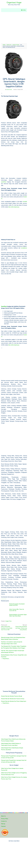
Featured (3, 826)
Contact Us (4, 821)
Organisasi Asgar (14, 2)
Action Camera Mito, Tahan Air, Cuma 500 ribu (16, 609)
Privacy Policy (4, 818)
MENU (24, 10)
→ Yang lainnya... (5, 658)
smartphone (24, 248)
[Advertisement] (14, 28)
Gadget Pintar (8, 621)
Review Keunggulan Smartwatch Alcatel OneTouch (17, 604)
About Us (3, 816)
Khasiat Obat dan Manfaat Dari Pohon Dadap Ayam (13, 701)
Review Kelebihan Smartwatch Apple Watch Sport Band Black (18, 615)
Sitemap (3, 823)
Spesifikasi (4, 306)
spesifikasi (3, 182)
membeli (25, 201)
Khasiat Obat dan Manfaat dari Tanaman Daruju (12, 698)
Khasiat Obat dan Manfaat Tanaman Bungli (11, 696)
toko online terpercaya (13, 207)
